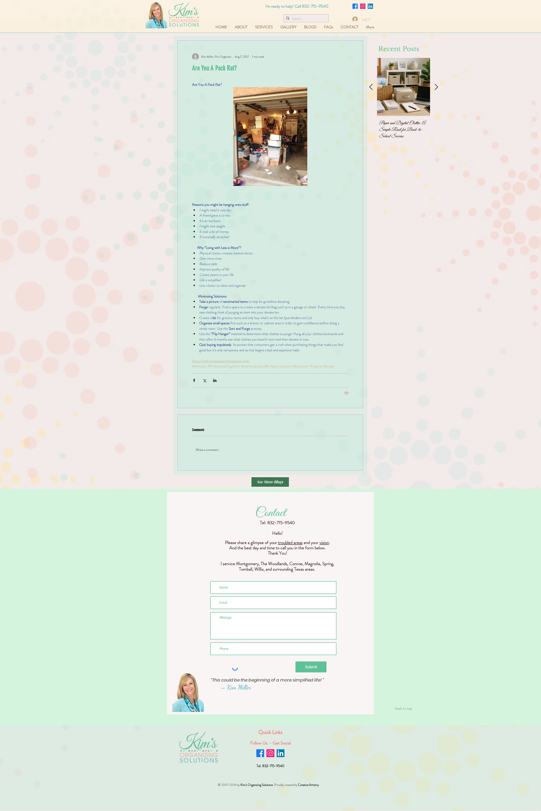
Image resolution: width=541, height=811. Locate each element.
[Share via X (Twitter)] (204, 380)
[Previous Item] (371, 87)
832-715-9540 (315, 6)
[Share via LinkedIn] (215, 380)
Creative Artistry (308, 784)
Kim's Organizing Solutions (256, 784)
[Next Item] (436, 87)
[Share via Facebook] (194, 380)
